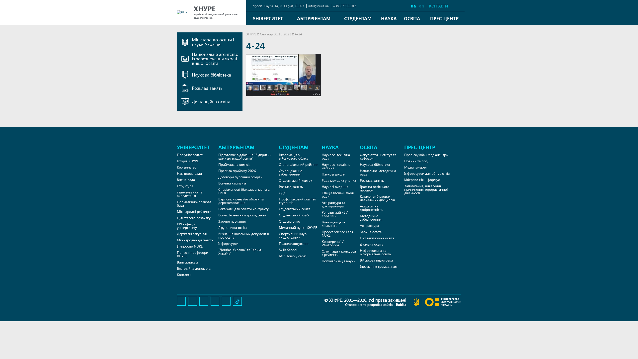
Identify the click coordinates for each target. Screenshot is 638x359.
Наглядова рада (189, 173)
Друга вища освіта (232, 227)
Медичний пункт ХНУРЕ (298, 227)
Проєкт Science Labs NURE (337, 233)
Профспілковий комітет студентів (297, 201)
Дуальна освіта (371, 244)
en (421, 5)
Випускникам (187, 262)
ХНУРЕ (251, 34)
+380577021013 (344, 5)
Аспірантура (369, 225)
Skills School (288, 249)
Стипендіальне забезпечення (290, 172)
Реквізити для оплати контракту (243, 208)
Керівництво (186, 167)
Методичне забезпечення (371, 217)
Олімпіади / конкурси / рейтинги (339, 253)
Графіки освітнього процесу (374, 188)
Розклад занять (291, 186)
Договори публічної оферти (240, 177)
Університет (268, 18)
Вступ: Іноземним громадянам (242, 215)
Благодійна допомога (194, 268)
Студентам (358, 18)
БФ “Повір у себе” (293, 256)
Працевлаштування (294, 243)
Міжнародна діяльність (195, 240)
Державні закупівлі (192, 233)
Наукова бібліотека (375, 164)
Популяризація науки (338, 261)
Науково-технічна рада (336, 156)
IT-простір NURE (190, 246)
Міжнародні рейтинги (194, 211)
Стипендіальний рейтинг (298, 164)
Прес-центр (444, 18)
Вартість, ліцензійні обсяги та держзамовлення (241, 201)
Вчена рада (186, 179)
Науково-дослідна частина (336, 166)
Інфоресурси (228, 243)
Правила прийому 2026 (237, 170)
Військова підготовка (376, 260)
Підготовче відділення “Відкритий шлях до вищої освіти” (244, 156)
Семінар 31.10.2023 (275, 34)
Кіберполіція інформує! (422, 179)
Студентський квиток (295, 180)
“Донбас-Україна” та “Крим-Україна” (240, 251)
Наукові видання (335, 186)
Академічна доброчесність (371, 208)
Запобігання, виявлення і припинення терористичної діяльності (426, 189)
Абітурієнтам (313, 18)
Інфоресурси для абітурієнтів (427, 173)
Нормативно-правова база (194, 203)
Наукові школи (333, 174)
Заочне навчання (232, 221)
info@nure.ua (318, 5)
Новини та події (416, 161)
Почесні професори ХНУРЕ (192, 254)
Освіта (412, 18)
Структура (185, 185)
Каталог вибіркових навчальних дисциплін (377, 198)
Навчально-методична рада (378, 172)
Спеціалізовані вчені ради (338, 194)
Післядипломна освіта (377, 238)
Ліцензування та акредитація (189, 194)
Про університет (190, 154)
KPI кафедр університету (187, 226)
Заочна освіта (371, 231)
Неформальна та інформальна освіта (375, 252)
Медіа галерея (415, 167)
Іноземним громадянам (379, 266)
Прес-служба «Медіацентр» (426, 154)
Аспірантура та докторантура (333, 204)
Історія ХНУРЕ (188, 161)
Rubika (401, 304)
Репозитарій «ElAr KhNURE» (336, 214)
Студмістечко (289, 221)
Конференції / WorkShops (332, 243)
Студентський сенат (294, 208)
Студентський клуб (294, 215)
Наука (389, 18)
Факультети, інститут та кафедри (378, 156)
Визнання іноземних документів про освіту (243, 235)
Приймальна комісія (234, 164)
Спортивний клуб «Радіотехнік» (293, 235)
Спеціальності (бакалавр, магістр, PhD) (244, 191)
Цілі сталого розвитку (194, 217)
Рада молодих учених (339, 180)
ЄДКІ (283, 192)
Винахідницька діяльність (333, 224)
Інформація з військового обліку (293, 156)
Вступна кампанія (232, 183)
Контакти (438, 6)
